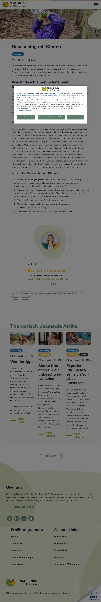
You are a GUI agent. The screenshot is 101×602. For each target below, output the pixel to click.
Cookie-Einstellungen (25, 117)
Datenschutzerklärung (25, 110)
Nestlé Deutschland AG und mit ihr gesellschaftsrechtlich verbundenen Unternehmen (48, 96)
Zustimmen (75, 117)
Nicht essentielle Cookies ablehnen (51, 117)
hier (25, 108)
